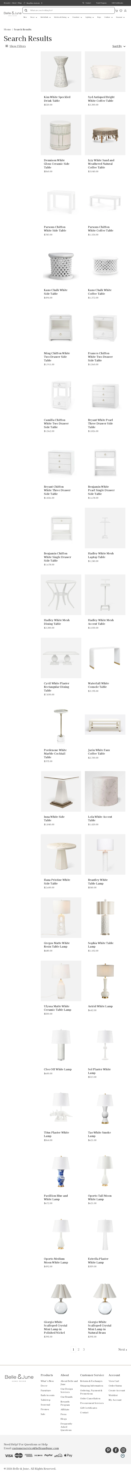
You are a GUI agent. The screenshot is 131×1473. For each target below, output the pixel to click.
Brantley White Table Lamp (98, 881)
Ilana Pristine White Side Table (57, 881)
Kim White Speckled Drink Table (57, 98)
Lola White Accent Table (100, 818)
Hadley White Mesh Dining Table (56, 621)
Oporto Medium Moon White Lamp (56, 1260)
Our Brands (67, 1396)
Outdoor (107, 17)
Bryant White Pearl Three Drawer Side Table (100, 423)
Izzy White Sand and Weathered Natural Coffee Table (101, 163)
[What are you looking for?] (26, 10)
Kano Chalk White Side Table (55, 291)
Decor (32, 17)
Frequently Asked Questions (66, 1426)
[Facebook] (116, 1450)
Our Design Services (67, 1390)
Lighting (88, 17)
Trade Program (101, 3)
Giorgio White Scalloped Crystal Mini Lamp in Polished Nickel (55, 1327)
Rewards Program (65, 1403)
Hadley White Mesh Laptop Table (101, 555)
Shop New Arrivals (33, 3)
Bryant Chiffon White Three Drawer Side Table (57, 490)
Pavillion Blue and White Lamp (56, 1197)
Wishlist (113, 1395)
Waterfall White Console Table (98, 685)
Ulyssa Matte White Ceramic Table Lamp (57, 1008)
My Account (115, 1399)
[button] (123, 1456)
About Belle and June (69, 1382)
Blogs (20, 3)
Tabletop (45, 1399)
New (25, 17)
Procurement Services (92, 1403)
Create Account (117, 1390)
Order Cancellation (90, 1398)
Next (121, 1349)
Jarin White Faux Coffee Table (99, 751)
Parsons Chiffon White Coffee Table (100, 228)
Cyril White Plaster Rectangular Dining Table (56, 686)
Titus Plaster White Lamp (56, 1134)
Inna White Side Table (54, 818)
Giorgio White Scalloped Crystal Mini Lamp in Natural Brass (99, 1327)
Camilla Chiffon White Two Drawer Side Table (56, 423)
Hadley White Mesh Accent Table (101, 621)
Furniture (76, 17)
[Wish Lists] (120, 10)
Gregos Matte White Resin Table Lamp (57, 944)
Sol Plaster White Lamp (99, 1071)
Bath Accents (47, 1395)
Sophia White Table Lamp (101, 944)
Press (63, 1414)
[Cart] (116, 10)
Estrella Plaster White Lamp (98, 1260)
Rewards (7, 3)
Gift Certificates (117, 3)
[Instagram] (123, 1450)
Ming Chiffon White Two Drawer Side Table (57, 356)
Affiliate (65, 1409)
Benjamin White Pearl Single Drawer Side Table (101, 490)
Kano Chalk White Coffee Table (100, 291)
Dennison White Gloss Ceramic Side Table (56, 163)
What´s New (47, 1380)
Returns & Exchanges (91, 1380)
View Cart (114, 1380)
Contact (88, 3)
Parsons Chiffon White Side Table (55, 228)
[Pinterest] (108, 1450)
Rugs (99, 17)
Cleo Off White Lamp (58, 1069)
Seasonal (119, 17)
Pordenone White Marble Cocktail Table (55, 753)
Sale (43, 1414)
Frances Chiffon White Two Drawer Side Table (100, 356)
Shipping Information (91, 1385)
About (14, 3)
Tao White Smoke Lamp (99, 1134)
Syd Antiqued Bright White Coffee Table (101, 98)
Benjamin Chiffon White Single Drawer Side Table (57, 556)
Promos (45, 1409)
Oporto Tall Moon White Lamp (100, 1197)
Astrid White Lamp (100, 1006)
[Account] (125, 10)
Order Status (115, 1385)
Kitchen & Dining (60, 17)
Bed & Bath (45, 17)
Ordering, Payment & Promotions (91, 1392)
